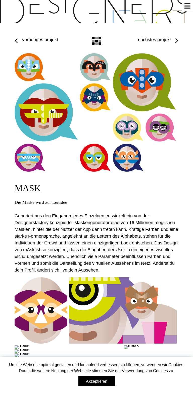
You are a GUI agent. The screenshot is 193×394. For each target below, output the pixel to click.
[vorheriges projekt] (16, 41)
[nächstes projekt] (176, 41)
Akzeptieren (96, 381)
